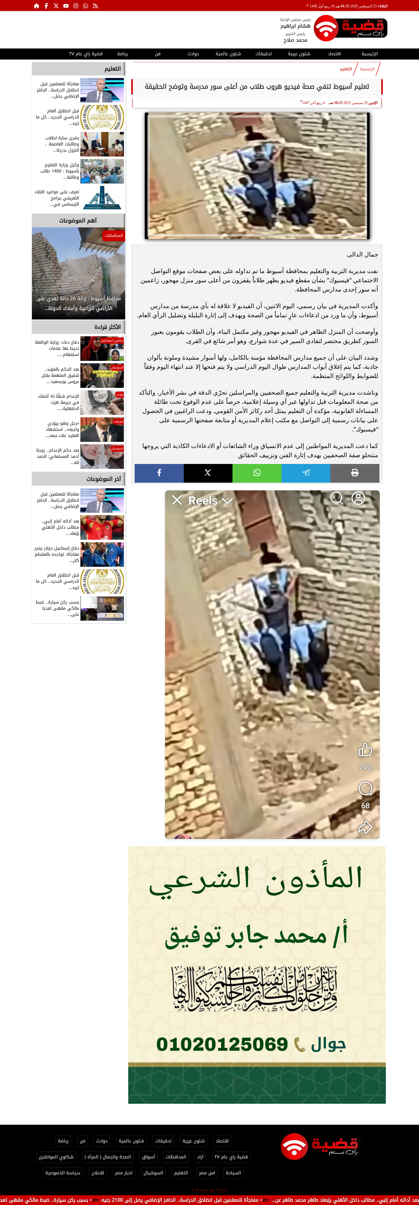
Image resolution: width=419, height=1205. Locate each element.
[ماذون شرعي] (257, 975)
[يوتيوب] (66, 5)
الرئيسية (370, 54)
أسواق (148, 1157)
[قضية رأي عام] (350, 29)
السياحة (233, 1173)
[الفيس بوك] (46, 5)
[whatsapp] (257, 473)
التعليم (346, 69)
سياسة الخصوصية (62, 1173)
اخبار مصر (124, 1173)
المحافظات (176, 1157)
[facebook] (159, 473)
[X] (208, 473)
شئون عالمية (228, 54)
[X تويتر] (56, 5)
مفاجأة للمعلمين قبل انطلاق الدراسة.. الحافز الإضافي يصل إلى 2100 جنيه (234, 1200)
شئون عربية (299, 54)
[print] (354, 473)
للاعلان (97, 1173)
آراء (200, 1157)
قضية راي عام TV (85, 54)
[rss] (95, 5)
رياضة (122, 54)
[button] (45, 276)
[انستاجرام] (76, 5)
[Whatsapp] (85, 5)
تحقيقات (264, 54)
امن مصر (207, 1173)
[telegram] (306, 473)
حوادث (193, 54)
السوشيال (153, 1173)
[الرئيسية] (36, 5)
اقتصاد (334, 54)
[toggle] (49, 53)
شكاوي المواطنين (56, 1157)
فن (157, 54)
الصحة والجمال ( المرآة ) (108, 1157)
